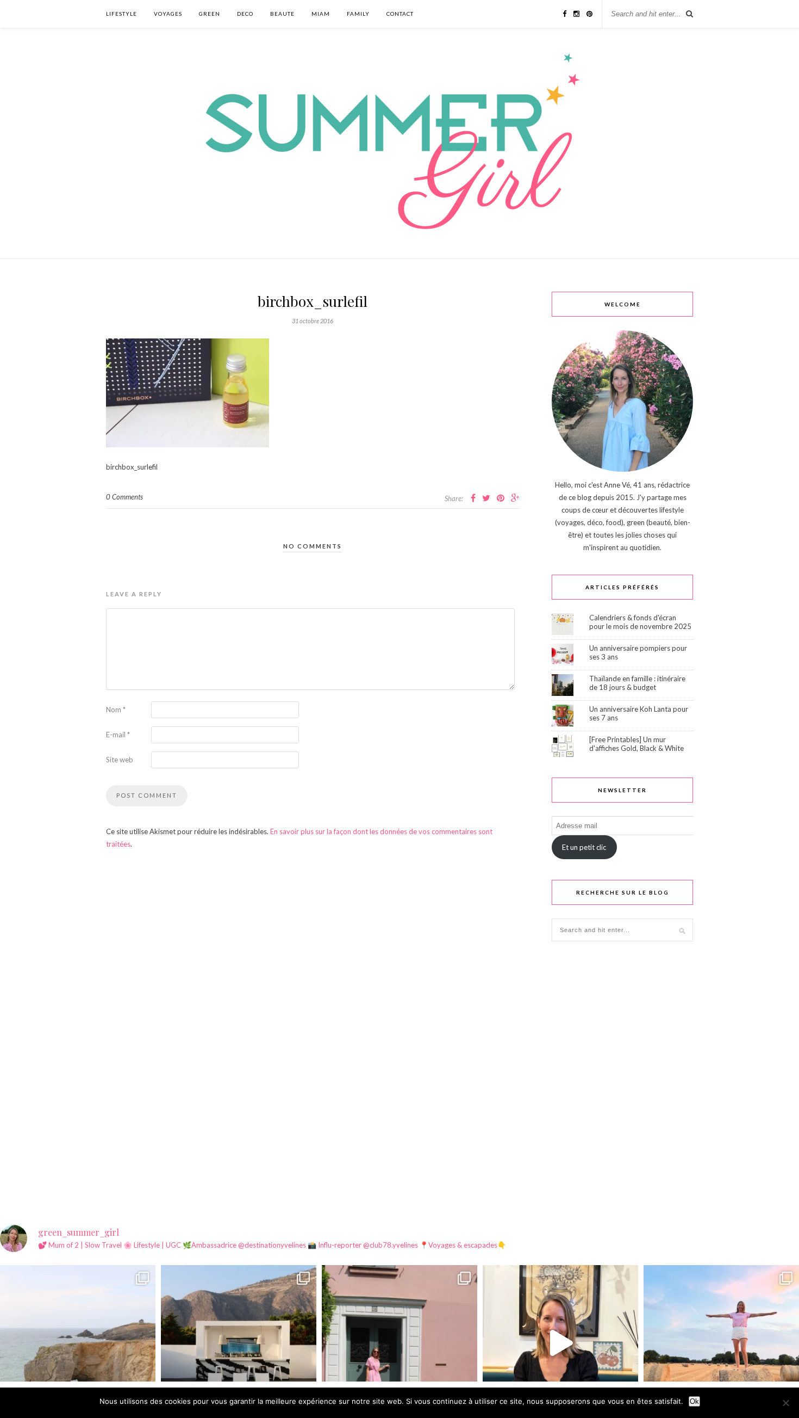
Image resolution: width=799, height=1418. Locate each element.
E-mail (118, 734)
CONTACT (400, 13)
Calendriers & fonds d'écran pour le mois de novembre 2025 (640, 622)
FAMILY (358, 13)
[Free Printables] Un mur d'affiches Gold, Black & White (636, 744)
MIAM (320, 13)
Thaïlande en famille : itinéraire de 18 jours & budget (637, 683)
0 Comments (124, 496)
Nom (116, 709)
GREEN (209, 13)
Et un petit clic (584, 847)
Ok (694, 1401)
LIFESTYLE (121, 13)
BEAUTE (282, 13)
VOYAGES (168, 13)
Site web (119, 759)
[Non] (785, 1402)
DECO (245, 13)
